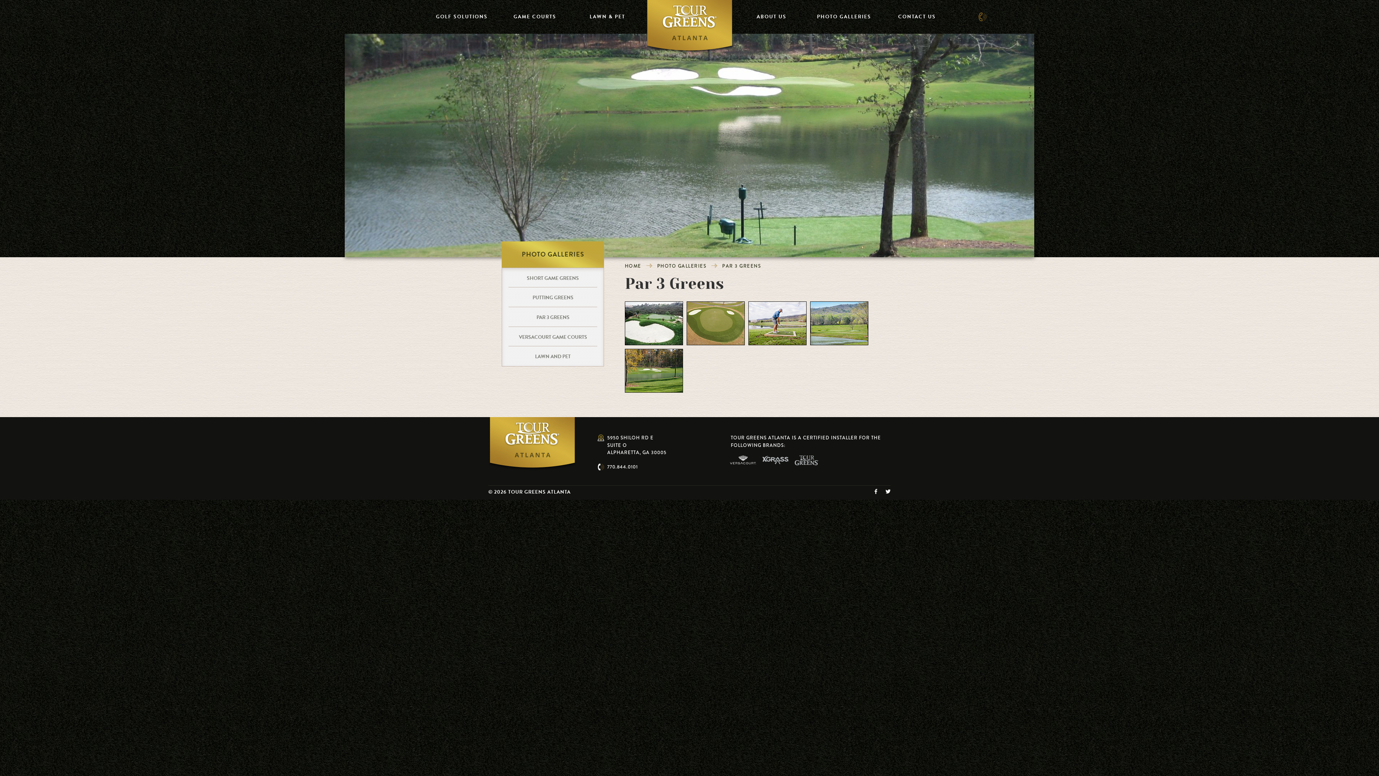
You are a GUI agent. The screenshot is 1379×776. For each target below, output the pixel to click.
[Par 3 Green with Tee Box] (777, 322)
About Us (771, 16)
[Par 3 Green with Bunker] (654, 322)
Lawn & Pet (607, 16)
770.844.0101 (622, 466)
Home (633, 266)
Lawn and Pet (553, 356)
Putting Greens (553, 297)
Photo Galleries (844, 16)
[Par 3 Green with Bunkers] (715, 322)
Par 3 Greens (741, 266)
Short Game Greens (553, 278)
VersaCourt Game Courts (553, 337)
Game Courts (535, 16)
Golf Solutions (462, 16)
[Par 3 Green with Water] (839, 322)
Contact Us (917, 16)
